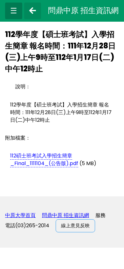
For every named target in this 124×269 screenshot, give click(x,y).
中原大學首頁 (20, 215)
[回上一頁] (32, 11)
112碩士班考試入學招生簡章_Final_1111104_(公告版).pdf (44, 159)
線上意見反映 (75, 225)
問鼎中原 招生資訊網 (65, 215)
